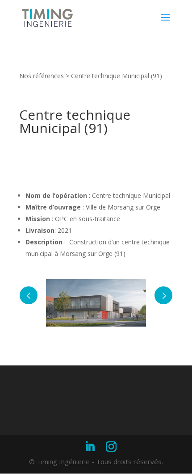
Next (163, 295)
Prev (29, 295)
